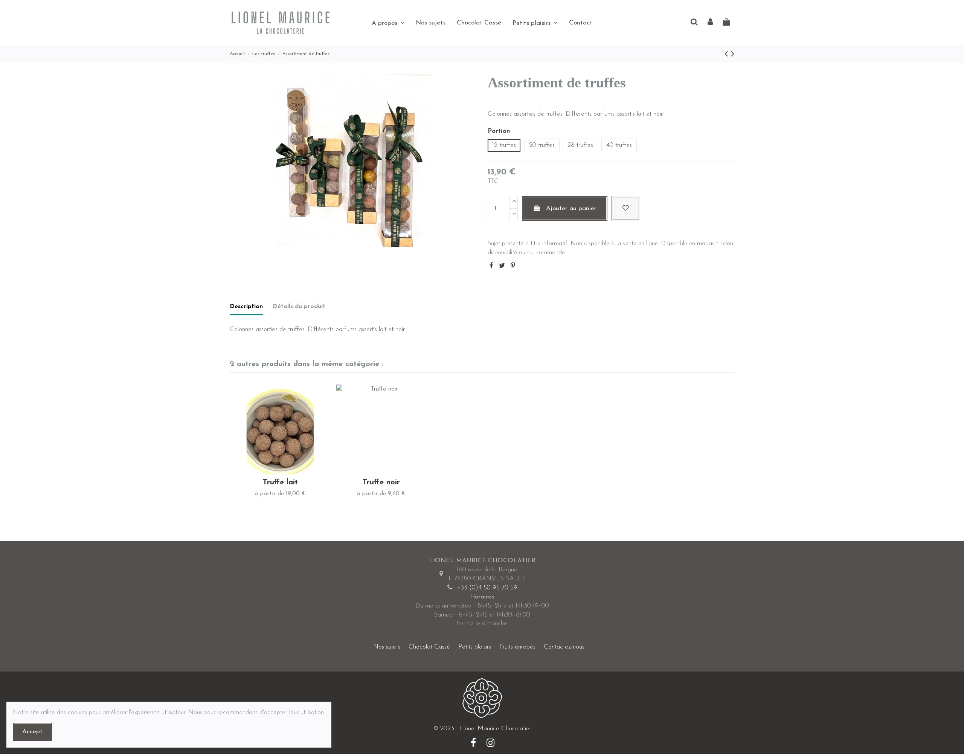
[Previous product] (728, 54)
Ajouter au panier (571, 208)
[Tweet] (502, 266)
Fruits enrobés (517, 647)
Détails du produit (299, 307)
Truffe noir (381, 482)
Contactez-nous (564, 647)
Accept (32, 731)
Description (246, 307)
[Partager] (491, 266)
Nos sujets (386, 647)
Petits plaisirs (474, 647)
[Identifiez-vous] (710, 22)
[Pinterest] (513, 266)
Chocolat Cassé (429, 647)
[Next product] (732, 54)
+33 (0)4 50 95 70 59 (487, 588)
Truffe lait (280, 482)
